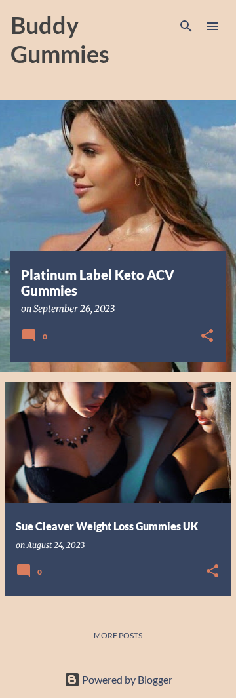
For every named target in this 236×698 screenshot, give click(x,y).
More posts (118, 635)
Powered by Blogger (126, 679)
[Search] (186, 26)
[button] (207, 336)
